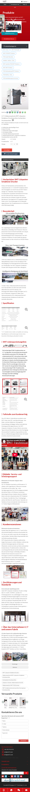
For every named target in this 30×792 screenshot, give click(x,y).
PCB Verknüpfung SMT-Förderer (11, 71)
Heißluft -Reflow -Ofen (8, 60)
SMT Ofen (5, 49)
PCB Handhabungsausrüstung (10, 78)
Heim (5, 4)
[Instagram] (18, 776)
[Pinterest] (21, 776)
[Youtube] (3, 776)
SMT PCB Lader (15, 49)
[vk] (12, 776)
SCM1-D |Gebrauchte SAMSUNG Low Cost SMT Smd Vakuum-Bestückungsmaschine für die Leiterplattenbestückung (20, 707)
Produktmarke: (5, 141)
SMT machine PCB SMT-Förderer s (11, 64)
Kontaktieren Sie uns (15, 5)
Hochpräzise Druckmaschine (9, 680)
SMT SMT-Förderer (7, 67)
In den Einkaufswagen (12, 154)
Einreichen (23, 740)
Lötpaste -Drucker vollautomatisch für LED (13, 682)
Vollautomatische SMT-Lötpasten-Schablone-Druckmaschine (14, 676)
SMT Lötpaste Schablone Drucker (11, 672)
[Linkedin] (6, 776)
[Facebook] (15, 776)
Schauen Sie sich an (9, 33)
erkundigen (7, 150)
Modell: (3, 139)
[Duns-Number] (15, 780)
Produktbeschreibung (8, 159)
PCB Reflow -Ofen (7, 74)
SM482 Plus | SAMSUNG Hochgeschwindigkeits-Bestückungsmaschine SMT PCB (9, 707)
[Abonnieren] (26, 773)
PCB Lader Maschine (8, 56)
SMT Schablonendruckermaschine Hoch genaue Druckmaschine (14, 688)
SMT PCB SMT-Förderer (9, 53)
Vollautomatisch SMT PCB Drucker (11, 685)
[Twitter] (9, 776)
